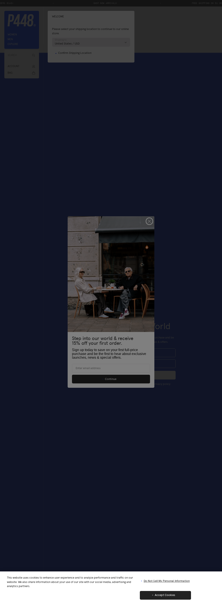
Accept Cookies (165, 595)
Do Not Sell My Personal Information (167, 581)
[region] (111, 587)
